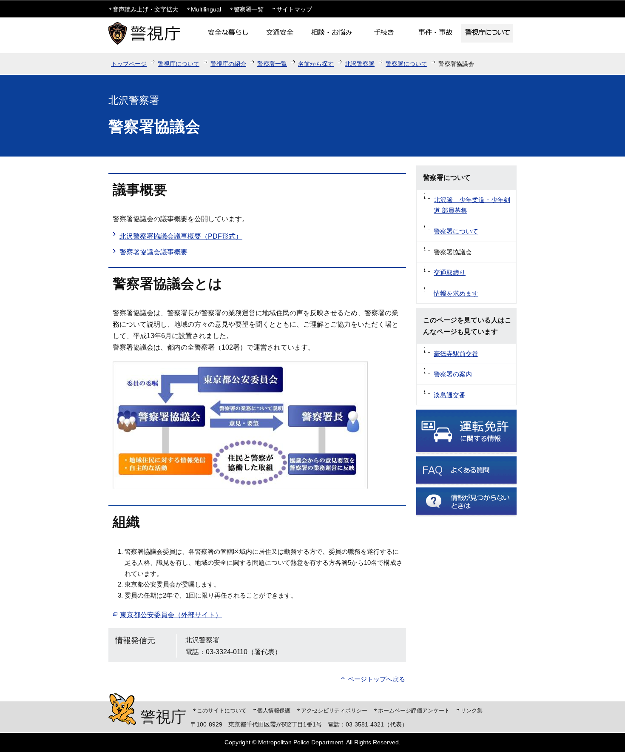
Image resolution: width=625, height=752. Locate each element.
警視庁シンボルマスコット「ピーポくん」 (122, 709)
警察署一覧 (249, 9)
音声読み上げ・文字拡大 (145, 9)
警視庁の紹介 (228, 63)
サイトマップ (294, 9)
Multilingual (206, 9)
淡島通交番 (450, 395)
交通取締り (450, 272)
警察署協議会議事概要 (153, 252)
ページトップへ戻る (376, 679)
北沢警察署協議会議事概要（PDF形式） (180, 236)
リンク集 (471, 710)
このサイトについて (222, 710)
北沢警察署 (360, 63)
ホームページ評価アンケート (414, 710)
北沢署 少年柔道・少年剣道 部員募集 (472, 205)
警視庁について (178, 63)
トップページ (129, 63)
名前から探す (316, 63)
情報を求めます (456, 293)
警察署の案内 (453, 374)
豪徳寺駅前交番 (456, 353)
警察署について (406, 63)
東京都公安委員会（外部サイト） (171, 614)
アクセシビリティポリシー (334, 710)
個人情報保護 (273, 710)
